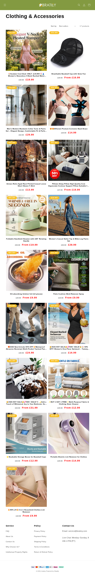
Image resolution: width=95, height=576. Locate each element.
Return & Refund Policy (43, 552)
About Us (9, 536)
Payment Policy (40, 536)
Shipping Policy (40, 542)
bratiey (43, 571)
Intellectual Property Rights (16, 552)
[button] (4, 5)
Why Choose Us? (12, 547)
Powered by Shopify (52, 571)
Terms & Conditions (42, 547)
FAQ (7, 531)
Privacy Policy (39, 531)
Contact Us (10, 542)
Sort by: (54, 26)
